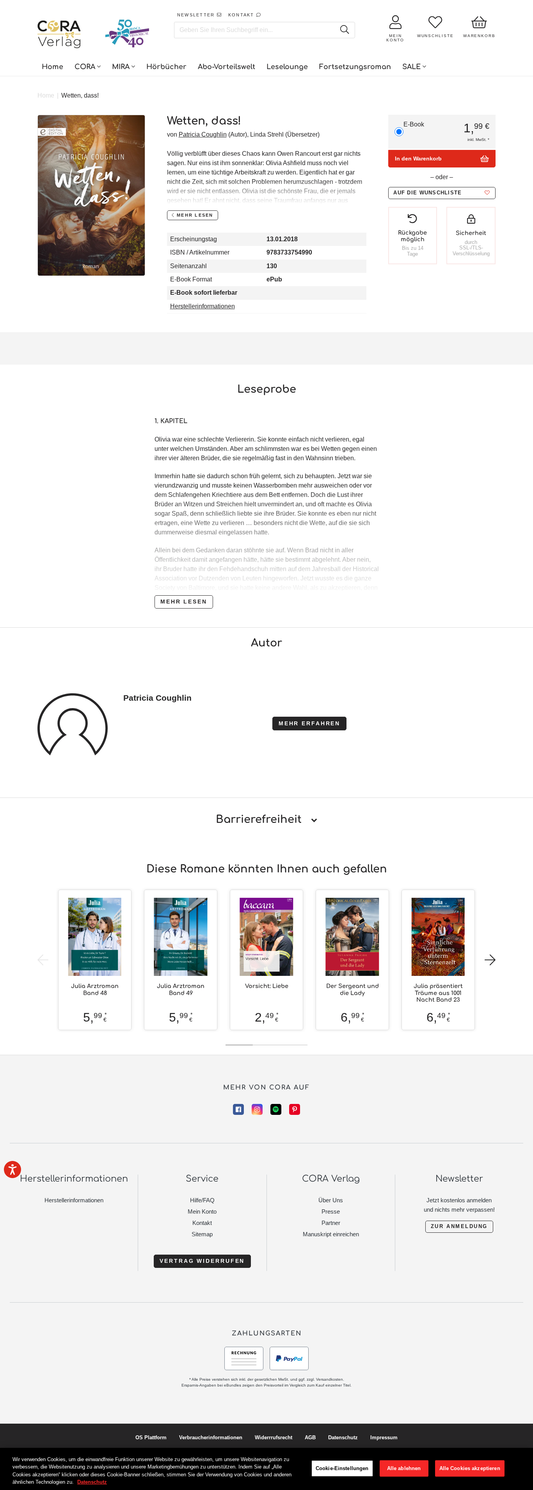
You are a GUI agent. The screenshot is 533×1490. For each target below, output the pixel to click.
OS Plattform (151, 1437)
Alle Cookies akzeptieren (469, 1468)
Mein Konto (202, 1211)
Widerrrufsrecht (273, 1437)
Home (45, 95)
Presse (331, 1211)
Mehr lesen (183, 601)
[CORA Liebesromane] (59, 35)
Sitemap (202, 1234)
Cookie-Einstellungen (342, 1468)
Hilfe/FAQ (202, 1200)
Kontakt (202, 1222)
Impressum (384, 1437)
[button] (441, 193)
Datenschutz (343, 1437)
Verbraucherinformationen (210, 1437)
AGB (310, 1437)
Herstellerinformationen (202, 306)
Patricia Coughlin (203, 134)
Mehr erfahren (309, 723)
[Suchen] (344, 30)
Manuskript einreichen (331, 1234)
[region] (266, 1469)
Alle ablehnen (404, 1468)
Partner (331, 1222)
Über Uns (330, 1200)
